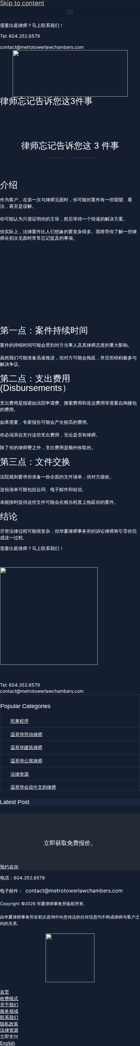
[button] (70, 12)
